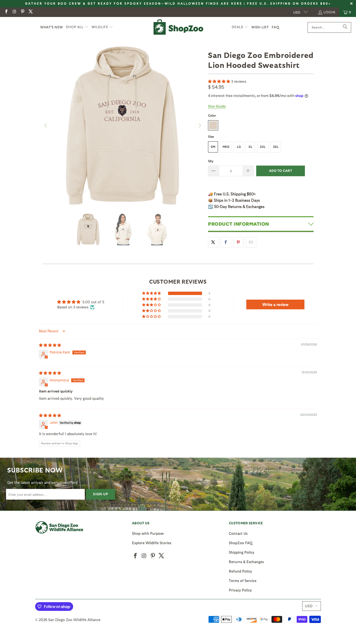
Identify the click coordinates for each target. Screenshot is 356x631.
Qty (210, 161)
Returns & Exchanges (246, 561)
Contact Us (238, 533)
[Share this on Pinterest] (238, 242)
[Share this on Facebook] (226, 242)
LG (239, 147)
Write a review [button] (275, 304)
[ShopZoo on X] (30, 12)
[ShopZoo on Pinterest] (22, 12)
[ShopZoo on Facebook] (6, 12)
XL (250, 147)
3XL (276, 147)
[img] (50, 345)
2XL (263, 147)
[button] (77, 27)
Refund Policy (240, 571)
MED (226, 147)
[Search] (345, 27)
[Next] (199, 125)
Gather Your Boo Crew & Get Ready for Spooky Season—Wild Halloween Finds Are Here (133, 3)
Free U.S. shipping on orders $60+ (289, 3)
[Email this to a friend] (251, 242)
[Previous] (46, 125)
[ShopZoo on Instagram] (14, 12)
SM (213, 147)
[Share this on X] (213, 242)
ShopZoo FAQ (240, 543)
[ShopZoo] (178, 27)
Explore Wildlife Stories (151, 543)
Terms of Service (242, 580)
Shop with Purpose (148, 533)
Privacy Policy (240, 590)
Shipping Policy (241, 552)
